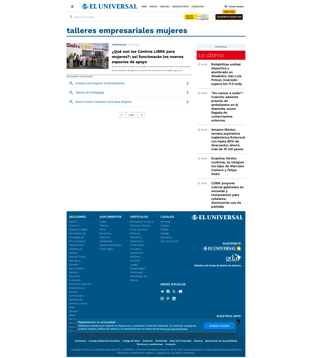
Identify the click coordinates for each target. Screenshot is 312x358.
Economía (75, 280)
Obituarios (136, 237)
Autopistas (106, 241)
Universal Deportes (80, 284)
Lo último (211, 55)
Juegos (134, 264)
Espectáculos (77, 288)
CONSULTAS (197, 6)
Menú (72, 315)
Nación (73, 221)
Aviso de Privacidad (180, 340)
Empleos (135, 233)
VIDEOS (153, 6)
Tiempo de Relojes (110, 245)
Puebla (165, 229)
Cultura (73, 291)
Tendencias (119, 44)
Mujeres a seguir (78, 229)
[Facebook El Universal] (168, 292)
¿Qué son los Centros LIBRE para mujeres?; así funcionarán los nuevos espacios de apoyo (147, 56)
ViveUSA (135, 260)
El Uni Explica (77, 241)
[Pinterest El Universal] (168, 298)
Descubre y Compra (141, 221)
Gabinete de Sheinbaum (76, 247)
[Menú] (72, 6)
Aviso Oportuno (139, 229)
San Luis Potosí (169, 241)
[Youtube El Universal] (180, 292)
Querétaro (166, 237)
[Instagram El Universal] (162, 298)
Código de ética (131, 340)
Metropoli (74, 260)
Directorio (80, 340)
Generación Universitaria (137, 243)
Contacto (170, 344)
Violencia (148, 340)
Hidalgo (165, 233)
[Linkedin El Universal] (174, 298)
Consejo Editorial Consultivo (104, 340)
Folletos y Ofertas (140, 225)
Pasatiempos (137, 268)
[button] (229, 17)
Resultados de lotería (138, 278)
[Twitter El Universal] (174, 292)
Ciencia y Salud (78, 303)
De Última (105, 233)
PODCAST (165, 6)
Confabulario (76, 295)
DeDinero (135, 256)
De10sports (136, 252)
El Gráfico (136, 249)
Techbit (73, 311)
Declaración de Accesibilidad (221, 340)
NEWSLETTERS (180, 6)
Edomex (165, 221)
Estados (74, 264)
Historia (198, 340)
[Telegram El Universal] (162, 292)
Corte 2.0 (74, 225)
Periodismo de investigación (77, 235)
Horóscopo (136, 272)
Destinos (105, 237)
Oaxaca (165, 225)
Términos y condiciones (149, 344)
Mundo (73, 252)
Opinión (73, 272)
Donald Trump (77, 256)
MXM (144, 6)
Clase (103, 221)
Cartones (74, 276)
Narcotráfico (76, 268)
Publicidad (161, 340)
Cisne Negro (106, 249)
